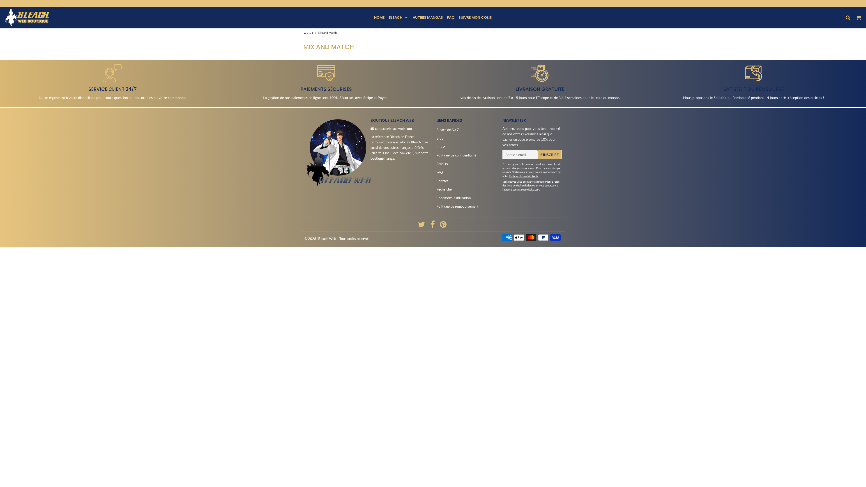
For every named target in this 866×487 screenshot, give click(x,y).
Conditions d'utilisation (453, 198)
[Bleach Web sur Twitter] (422, 226)
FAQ (450, 17)
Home (379, 17)
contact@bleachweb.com (393, 128)
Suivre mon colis (475, 17)
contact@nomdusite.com (526, 189)
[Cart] (858, 17)
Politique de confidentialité (456, 155)
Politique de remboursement (457, 206)
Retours (442, 164)
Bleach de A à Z (447, 130)
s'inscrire (549, 154)
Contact (442, 181)
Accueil (308, 33)
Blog (439, 138)
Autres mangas (428, 17)
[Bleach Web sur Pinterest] (443, 226)
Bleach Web (327, 239)
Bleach (395, 17)
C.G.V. (441, 147)
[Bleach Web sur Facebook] (433, 226)
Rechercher (444, 189)
